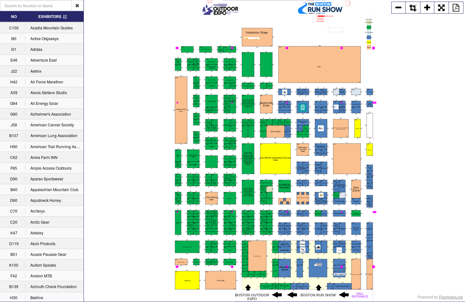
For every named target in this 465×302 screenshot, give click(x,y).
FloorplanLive (451, 296)
